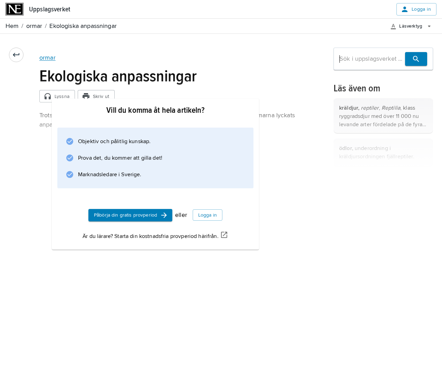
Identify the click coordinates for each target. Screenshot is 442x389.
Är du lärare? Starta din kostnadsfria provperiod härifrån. (150, 236)
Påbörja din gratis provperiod (125, 215)
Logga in (421, 9)
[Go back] (16, 55)
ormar (47, 57)
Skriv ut (101, 96)
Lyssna (62, 96)
